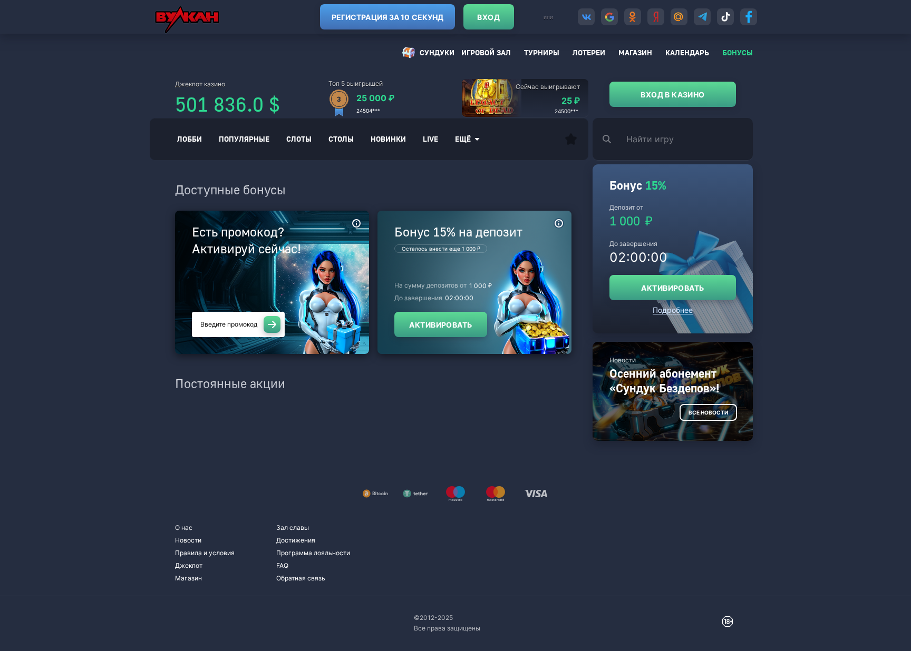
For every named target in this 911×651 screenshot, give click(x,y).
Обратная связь (300, 578)
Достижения (295, 540)
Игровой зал (486, 52)
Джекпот (188, 565)
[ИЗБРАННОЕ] (571, 139)
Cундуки (437, 52)
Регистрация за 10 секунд (387, 17)
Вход (488, 17)
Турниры (541, 52)
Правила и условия (205, 553)
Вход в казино (672, 94)
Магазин (635, 52)
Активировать (440, 324)
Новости (188, 540)
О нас (183, 527)
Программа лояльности (313, 553)
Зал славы (292, 527)
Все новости (708, 412)
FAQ (282, 565)
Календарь (687, 52)
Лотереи (589, 52)
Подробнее (673, 309)
